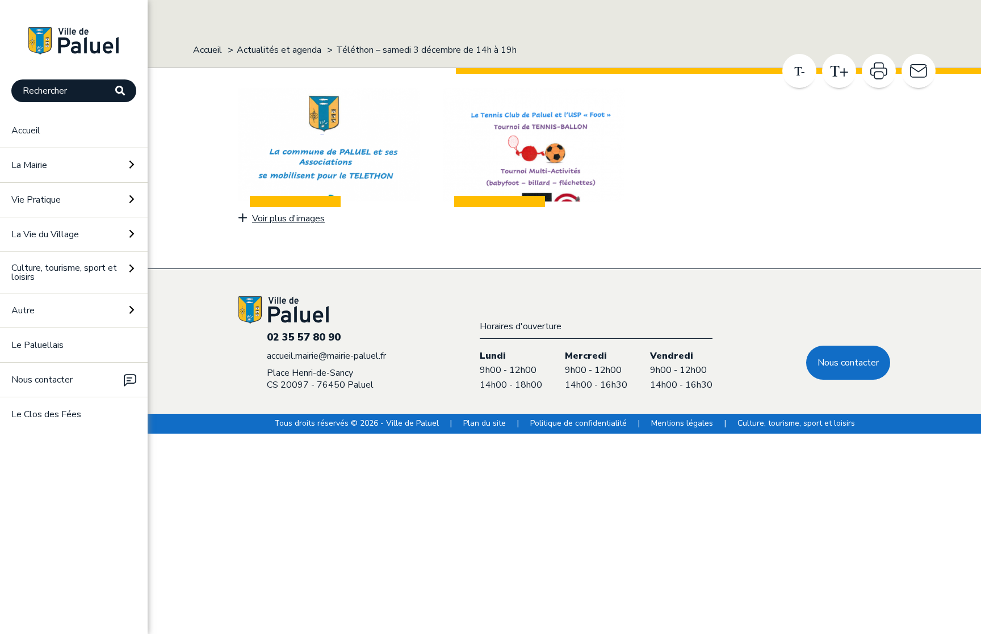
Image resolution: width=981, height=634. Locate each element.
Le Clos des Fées (46, 414)
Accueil (25, 130)
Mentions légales (682, 423)
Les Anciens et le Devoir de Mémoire (45, 511)
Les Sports (37, 468)
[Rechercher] (125, 91)
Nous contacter (42, 379)
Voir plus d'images (288, 218)
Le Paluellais (37, 345)
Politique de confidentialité (578, 423)
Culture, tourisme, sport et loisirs (796, 423)
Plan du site (484, 423)
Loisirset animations (42, 557)
